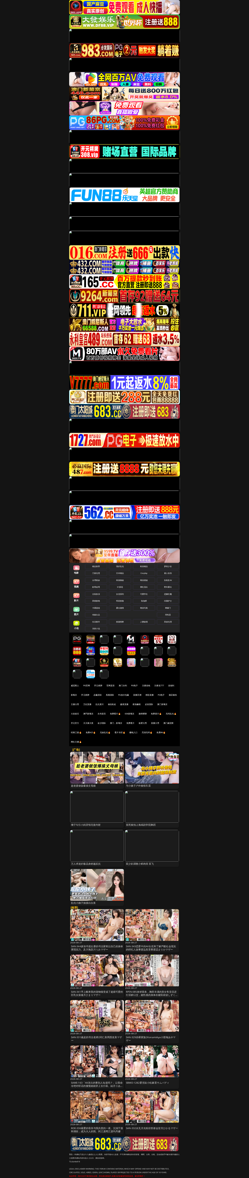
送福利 (171, 685)
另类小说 (96, 628)
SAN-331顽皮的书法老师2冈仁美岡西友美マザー (96, 1039)
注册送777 (159, 685)
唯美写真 (144, 608)
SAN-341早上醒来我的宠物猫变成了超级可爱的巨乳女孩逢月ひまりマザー (97, 993)
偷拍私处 (112, 704)
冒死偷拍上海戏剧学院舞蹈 (141, 824)
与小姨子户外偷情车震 (138, 785)
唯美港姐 (144, 580)
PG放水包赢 (123, 694)
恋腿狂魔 (168, 594)
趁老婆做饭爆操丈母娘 (83, 785)
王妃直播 (87, 704)
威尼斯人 (75, 685)
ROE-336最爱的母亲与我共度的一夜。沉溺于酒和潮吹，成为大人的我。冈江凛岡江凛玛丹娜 (97, 1129)
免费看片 (130, 723)
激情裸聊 (143, 713)
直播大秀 (155, 723)
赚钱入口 (133, 732)
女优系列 (120, 594)
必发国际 (149, 704)
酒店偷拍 (173, 694)
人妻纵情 (144, 621)
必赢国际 (98, 694)
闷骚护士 (168, 601)
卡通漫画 (96, 608)
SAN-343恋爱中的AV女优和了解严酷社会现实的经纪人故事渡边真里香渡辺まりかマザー (151, 948)
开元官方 (75, 723)
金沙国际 (102, 723)
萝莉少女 (168, 566)
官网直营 (110, 685)
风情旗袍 (96, 601)
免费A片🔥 (91, 732)
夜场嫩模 (137, 704)
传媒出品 (96, 614)
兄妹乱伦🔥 (105, 732)
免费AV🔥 (160, 732)
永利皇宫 (102, 713)
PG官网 (86, 685)
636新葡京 (129, 713)
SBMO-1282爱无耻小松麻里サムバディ (147, 1082)
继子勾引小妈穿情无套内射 (86, 824)
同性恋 (168, 614)
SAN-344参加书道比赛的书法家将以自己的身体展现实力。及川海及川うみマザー (97, 948)
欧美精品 (144, 566)
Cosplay (143, 573)
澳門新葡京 (88, 713)
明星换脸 (120, 601)
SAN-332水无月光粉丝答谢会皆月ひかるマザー (152, 1128)
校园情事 (120, 621)
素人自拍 (168, 573)
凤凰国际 (110, 694)
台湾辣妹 (96, 580)
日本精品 (120, 573)
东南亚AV (168, 580)
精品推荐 (96, 566)
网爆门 (168, 608)
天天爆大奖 (88, 723)
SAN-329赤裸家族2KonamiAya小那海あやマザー (151, 1039)
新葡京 (74, 694)
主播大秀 (75, 704)
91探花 (120, 587)
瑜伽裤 (144, 601)
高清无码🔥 (147, 732)
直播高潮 (137, 694)
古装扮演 (96, 594)
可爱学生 (144, 594)
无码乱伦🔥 (171, 713)
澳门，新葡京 (116, 723)
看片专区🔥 (120, 732)
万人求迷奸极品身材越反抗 (86, 863)
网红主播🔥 (76, 741)
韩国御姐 (120, 580)
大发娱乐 (75, 713)
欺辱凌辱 (96, 587)
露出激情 (120, 608)
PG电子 (134, 685)
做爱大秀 (143, 723)
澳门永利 (123, 685)
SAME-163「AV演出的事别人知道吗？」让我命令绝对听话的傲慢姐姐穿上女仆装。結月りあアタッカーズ (97, 1086)
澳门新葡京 (162, 704)
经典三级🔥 (76, 732)
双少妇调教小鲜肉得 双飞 (140, 863)
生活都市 (96, 621)
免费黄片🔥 (156, 713)
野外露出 (168, 587)
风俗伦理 (168, 621)
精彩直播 (150, 694)
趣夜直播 (124, 704)
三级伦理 (96, 573)
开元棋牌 (98, 685)
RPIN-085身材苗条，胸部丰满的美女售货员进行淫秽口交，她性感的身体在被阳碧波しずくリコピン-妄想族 (152, 995)
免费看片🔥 (115, 713)
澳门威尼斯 (168, 723)
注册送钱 (146, 685)
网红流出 (144, 587)
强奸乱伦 (120, 566)
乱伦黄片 (100, 704)
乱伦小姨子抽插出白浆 (83, 902)
